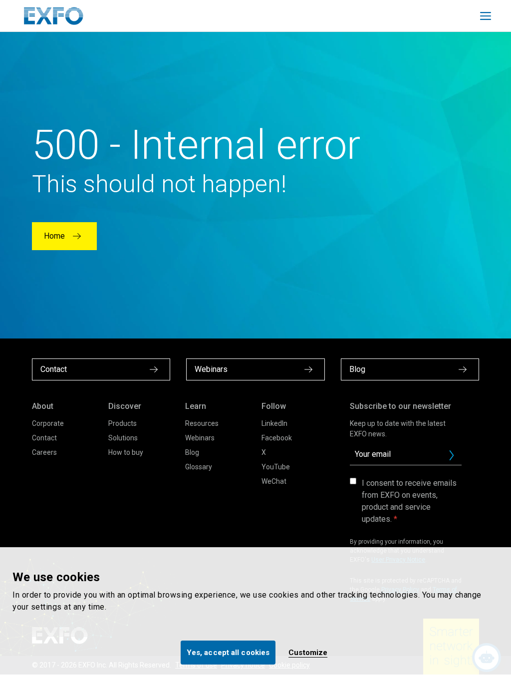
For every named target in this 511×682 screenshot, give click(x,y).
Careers (44, 452)
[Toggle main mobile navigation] (485, 16)
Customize (307, 652)
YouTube (275, 467)
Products (122, 423)
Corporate (48, 423)
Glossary (198, 467)
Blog (192, 452)
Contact (44, 438)
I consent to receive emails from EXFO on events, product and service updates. (409, 501)
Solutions (123, 438)
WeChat (273, 481)
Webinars (200, 438)
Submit (452, 455)
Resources (202, 423)
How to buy (125, 452)
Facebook (276, 438)
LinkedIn (274, 423)
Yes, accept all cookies (228, 652)
